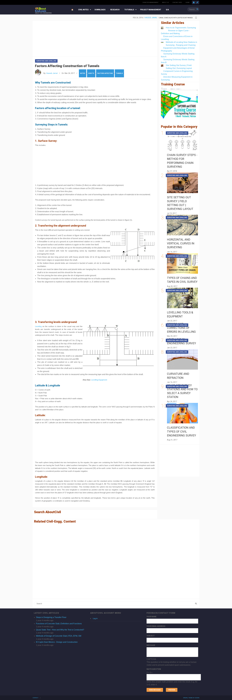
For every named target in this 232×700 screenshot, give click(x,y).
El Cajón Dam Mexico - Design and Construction (57, 642)
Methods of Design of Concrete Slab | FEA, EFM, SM (58, 636)
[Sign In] (194, 2)
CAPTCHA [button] (151, 659)
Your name (151, 616)
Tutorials (129, 10)
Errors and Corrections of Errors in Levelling (181, 327)
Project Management (150, 10)
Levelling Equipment (99, 380)
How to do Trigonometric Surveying (181, 28)
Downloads (100, 10)
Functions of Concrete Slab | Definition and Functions (59, 624)
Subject (151, 636)
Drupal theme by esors (191, 697)
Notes (82, 73)
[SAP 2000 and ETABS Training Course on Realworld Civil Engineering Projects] (179, 103)
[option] (114, 18)
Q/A (167, 10)
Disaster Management (151, 2)
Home (187, 2)
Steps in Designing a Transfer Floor (51, 617)
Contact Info (177, 2)
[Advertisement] (95, 38)
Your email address (156, 626)
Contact (35, 697)
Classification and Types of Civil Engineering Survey (181, 431)
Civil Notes (83, 10)
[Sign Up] (197, 2)
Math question (154, 669)
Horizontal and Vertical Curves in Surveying (180, 243)
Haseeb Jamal (151, 18)
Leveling (38, 326)
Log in (95, 618)
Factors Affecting (105, 73)
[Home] (40, 9)
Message (151, 645)
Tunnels (119, 73)
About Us (165, 2)
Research (115, 10)
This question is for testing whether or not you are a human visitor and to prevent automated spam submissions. (172, 672)
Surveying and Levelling (46, 61)
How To (91, 73)
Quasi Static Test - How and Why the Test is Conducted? (60, 630)
